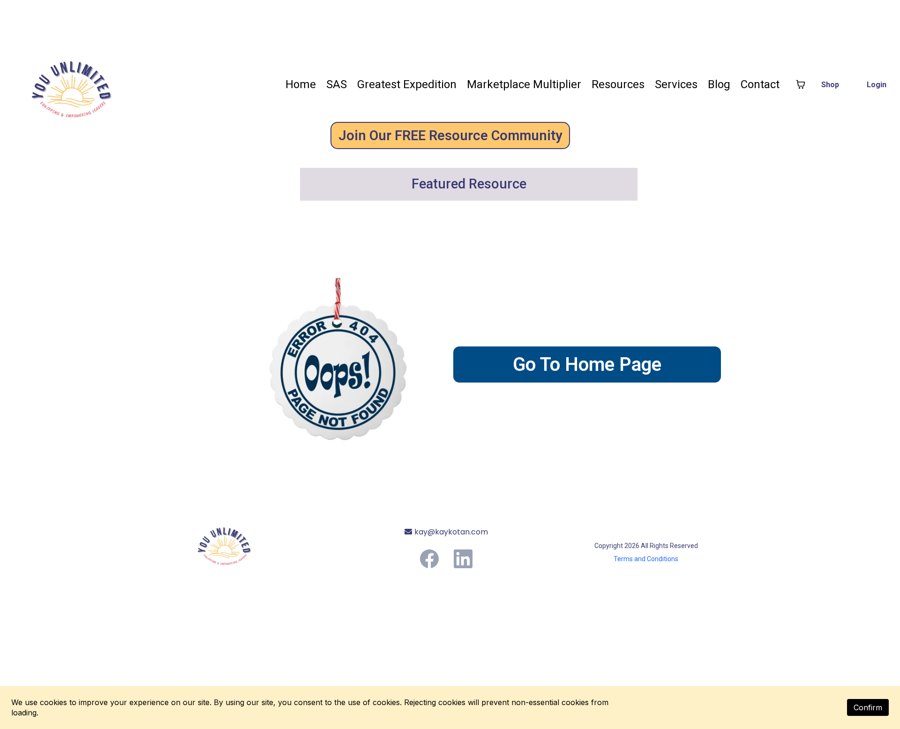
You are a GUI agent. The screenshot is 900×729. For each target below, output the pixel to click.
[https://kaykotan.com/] (250, 543)
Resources (618, 84)
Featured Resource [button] (471, 184)
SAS (336, 84)
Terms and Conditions (646, 559)
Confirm (868, 707)
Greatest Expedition (407, 84)
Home (300, 84)
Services (676, 84)
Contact (760, 84)
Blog (719, 84)
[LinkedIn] (463, 559)
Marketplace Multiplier (524, 84)
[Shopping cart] (800, 84)
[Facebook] (429, 559)
